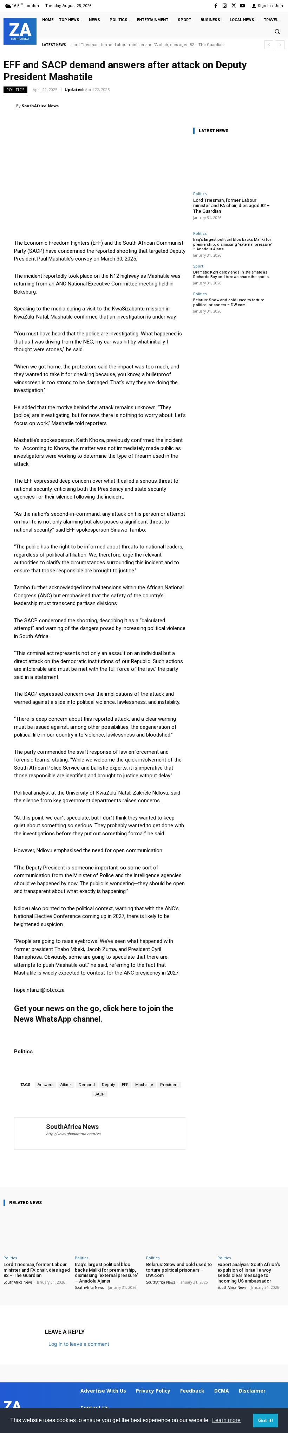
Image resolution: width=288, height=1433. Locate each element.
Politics (15, 89)
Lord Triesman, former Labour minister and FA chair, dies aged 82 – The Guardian (147, 45)
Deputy (108, 1084)
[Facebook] (215, 5)
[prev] (268, 44)
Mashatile (144, 1084)
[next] (280, 44)
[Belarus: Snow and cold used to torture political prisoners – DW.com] (179, 1232)
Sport (198, 266)
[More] (238, 1167)
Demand (87, 1084)
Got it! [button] (265, 1420)
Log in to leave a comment (78, 1344)
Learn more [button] (226, 1420)
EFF (125, 1084)
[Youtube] (242, 5)
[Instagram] (224, 5)
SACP (99, 1094)
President (169, 1084)
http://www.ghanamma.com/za (73, 1134)
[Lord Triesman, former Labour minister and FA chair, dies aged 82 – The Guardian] (233, 164)
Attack (66, 1084)
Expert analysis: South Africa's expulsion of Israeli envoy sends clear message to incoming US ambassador (248, 1273)
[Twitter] (233, 5)
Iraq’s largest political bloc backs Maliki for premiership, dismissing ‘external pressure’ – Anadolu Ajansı (232, 244)
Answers (45, 1084)
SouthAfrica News (40, 105)
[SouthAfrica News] (10, 106)
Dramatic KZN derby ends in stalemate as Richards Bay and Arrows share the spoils (231, 274)
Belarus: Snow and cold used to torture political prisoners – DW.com (228, 302)
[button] (277, 31)
